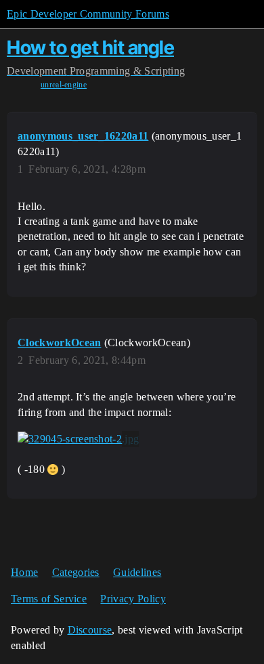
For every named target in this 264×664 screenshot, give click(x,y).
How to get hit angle (90, 47)
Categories (76, 572)
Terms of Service (49, 598)
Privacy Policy (132, 598)
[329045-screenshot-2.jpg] (78, 439)
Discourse (90, 630)
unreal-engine (64, 84)
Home (24, 572)
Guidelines (137, 572)
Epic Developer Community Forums (88, 14)
